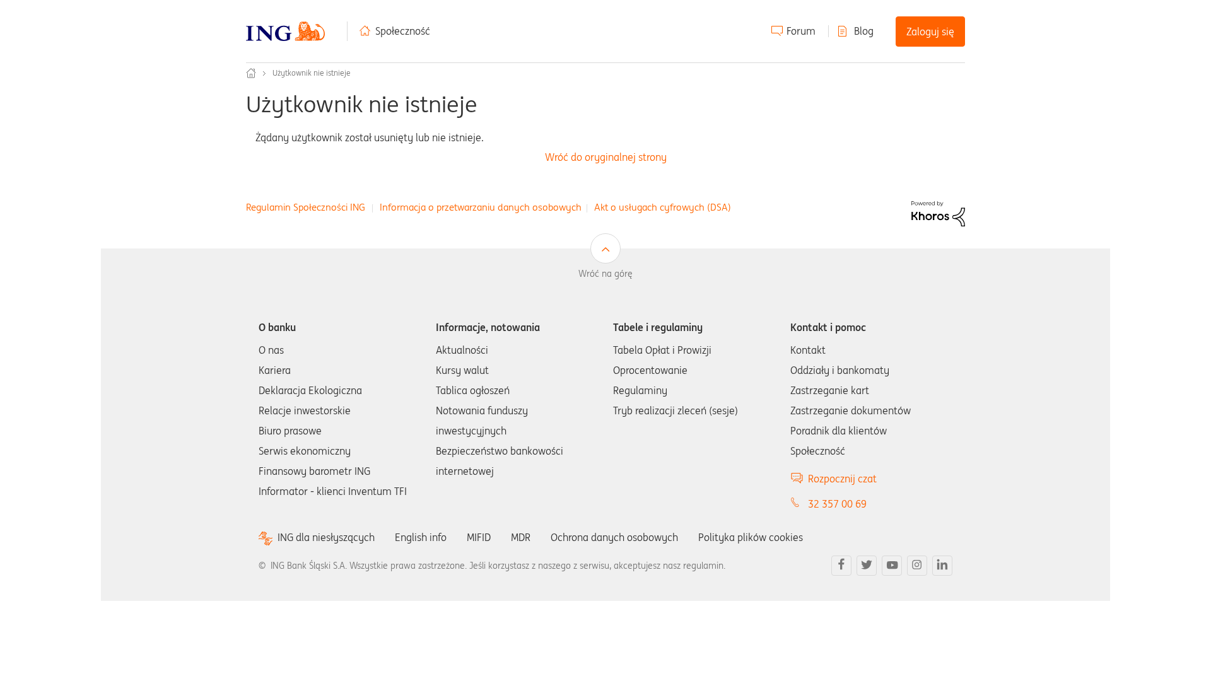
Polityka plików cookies (750, 537)
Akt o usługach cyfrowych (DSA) (662, 207)
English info (421, 537)
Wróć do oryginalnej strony (606, 157)
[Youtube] (892, 566)
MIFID (479, 537)
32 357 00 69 (837, 504)
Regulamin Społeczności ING (305, 207)
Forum (801, 31)
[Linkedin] (942, 566)
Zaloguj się (930, 31)
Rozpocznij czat (842, 478)
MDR (520, 537)
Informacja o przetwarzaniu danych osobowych (481, 207)
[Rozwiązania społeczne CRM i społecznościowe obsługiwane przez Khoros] (938, 212)
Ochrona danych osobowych (614, 537)
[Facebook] (841, 566)
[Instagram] (917, 566)
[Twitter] (867, 566)
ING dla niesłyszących (326, 538)
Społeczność (402, 31)
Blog (864, 31)
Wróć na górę (605, 273)
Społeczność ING (251, 73)
